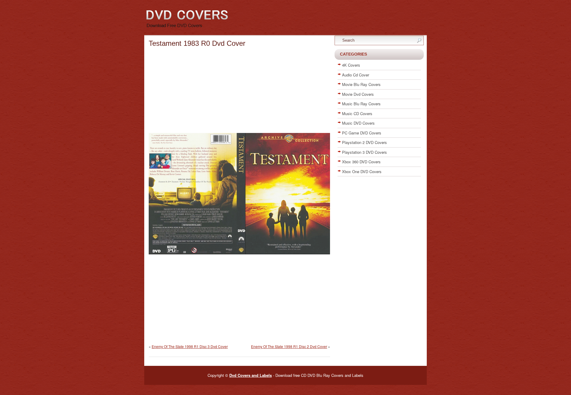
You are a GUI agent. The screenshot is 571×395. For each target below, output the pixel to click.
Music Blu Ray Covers (361, 103)
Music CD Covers (357, 113)
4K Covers (351, 65)
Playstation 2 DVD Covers (364, 142)
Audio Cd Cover (355, 75)
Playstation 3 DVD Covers (364, 152)
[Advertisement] (239, 91)
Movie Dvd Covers (358, 94)
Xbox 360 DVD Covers (361, 161)
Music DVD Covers (358, 123)
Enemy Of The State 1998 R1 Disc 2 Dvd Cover (289, 346)
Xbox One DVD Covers (362, 171)
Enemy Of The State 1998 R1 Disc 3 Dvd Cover (190, 346)
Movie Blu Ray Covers (361, 84)
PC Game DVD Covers (361, 133)
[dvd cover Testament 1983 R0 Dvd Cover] (239, 253)
